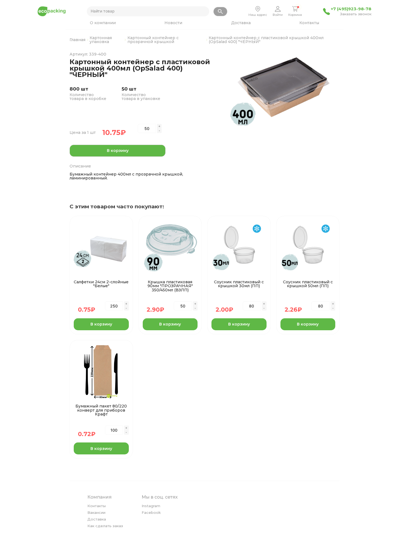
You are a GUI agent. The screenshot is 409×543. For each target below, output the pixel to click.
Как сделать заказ (105, 526)
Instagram (151, 506)
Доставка (241, 22)
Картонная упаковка (101, 39)
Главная (77, 39)
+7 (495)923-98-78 (351, 9)
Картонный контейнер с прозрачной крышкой (153, 39)
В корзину (118, 150)
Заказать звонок (355, 14)
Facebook (151, 512)
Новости (173, 22)
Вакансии (96, 512)
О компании (103, 22)
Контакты (309, 22)
